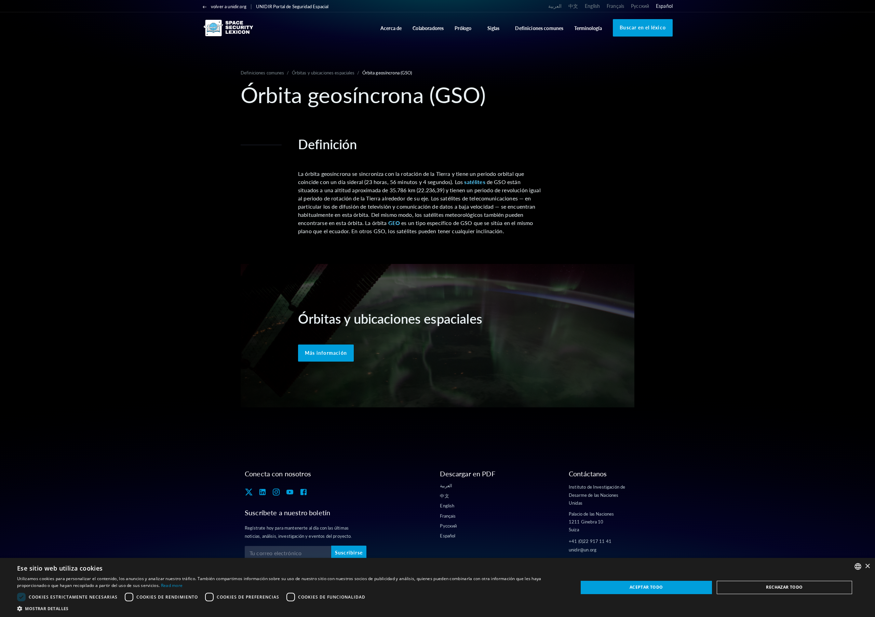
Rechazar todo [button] (784, 587)
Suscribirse (349, 553)
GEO (394, 223)
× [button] (867, 566)
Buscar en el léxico (643, 27)
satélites (474, 182)
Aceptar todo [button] (646, 587)
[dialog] (437, 587)
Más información (326, 353)
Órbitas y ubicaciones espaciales (323, 72)
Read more (172, 585)
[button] (289, 608)
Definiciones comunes (262, 72)
